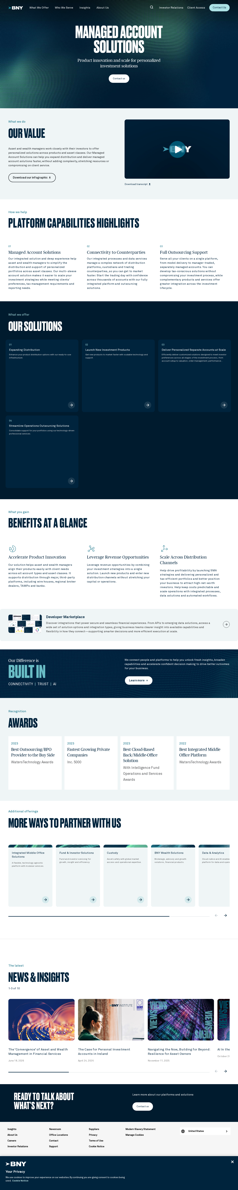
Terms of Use (96, 1141)
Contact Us (219, 7)
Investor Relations (17, 1146)
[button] (39, 7)
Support (53, 1146)
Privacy (93, 1135)
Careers (11, 1141)
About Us (12, 1135)
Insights (11, 1129)
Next (232, 871)
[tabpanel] (30, 876)
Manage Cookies (134, 1135)
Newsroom (55, 1129)
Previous (5, 871)
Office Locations (58, 1135)
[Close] (232, 1162)
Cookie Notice (96, 1146)
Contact (53, 1141)
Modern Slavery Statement (140, 1129)
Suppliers (94, 1129)
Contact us (119, 78)
